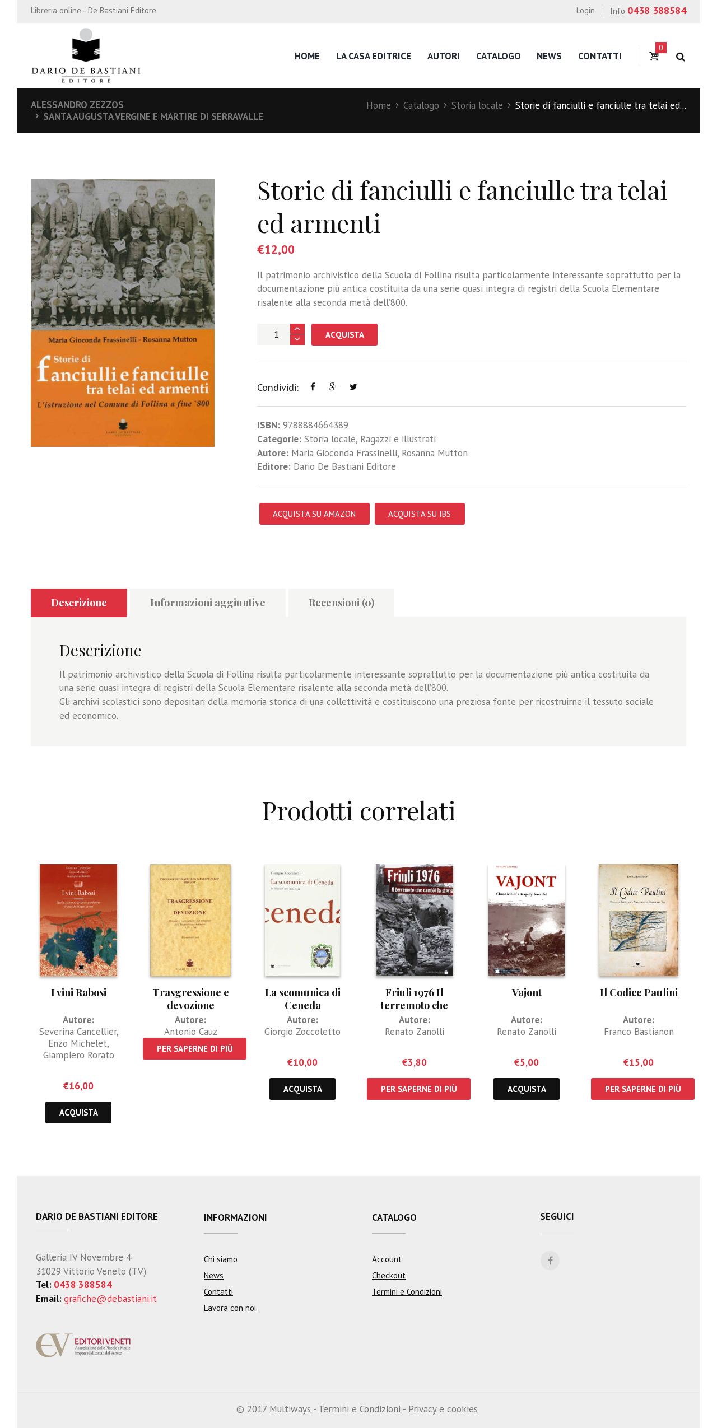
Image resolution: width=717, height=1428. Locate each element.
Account (387, 1259)
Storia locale (477, 105)
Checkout (389, 1275)
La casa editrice (373, 56)
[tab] (79, 603)
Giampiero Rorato (78, 1055)
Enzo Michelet (77, 1043)
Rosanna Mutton (435, 453)
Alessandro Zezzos (77, 105)
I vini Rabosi (78, 992)
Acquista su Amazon (314, 513)
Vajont (527, 992)
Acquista (344, 334)
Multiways (290, 1409)
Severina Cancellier (78, 1031)
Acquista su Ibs (419, 513)
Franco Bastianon (639, 1031)
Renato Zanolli (414, 1031)
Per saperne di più (195, 1048)
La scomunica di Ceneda (303, 999)
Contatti (600, 56)
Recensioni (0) (341, 602)
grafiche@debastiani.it (110, 1298)
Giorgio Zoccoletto (302, 1031)
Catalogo (498, 56)
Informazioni (235, 1217)
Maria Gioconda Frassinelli (344, 453)
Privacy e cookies (443, 1409)
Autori (443, 56)
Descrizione (79, 602)
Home (307, 56)
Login (585, 10)
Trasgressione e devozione (190, 999)
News (549, 56)
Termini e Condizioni (407, 1291)
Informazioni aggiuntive (208, 602)
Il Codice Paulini (639, 992)
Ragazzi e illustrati (398, 439)
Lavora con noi (230, 1308)
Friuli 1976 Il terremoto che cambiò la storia (415, 1005)
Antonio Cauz (190, 1031)
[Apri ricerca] (680, 57)
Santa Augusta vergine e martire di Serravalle (153, 116)
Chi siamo (221, 1259)
